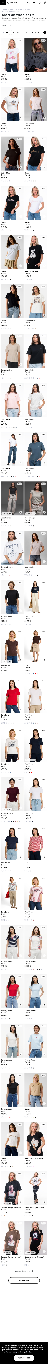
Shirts (27, 9)
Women (19, 9)
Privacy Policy (11, 1352)
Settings (29, 1352)
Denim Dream (7, 9)
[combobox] (19, 32)
